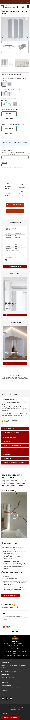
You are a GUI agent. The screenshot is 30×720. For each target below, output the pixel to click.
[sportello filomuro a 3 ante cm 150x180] (15, 35)
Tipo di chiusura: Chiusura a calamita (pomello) (12, 99)
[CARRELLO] (22, 7)
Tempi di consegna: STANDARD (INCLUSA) (12, 124)
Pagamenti (4, 690)
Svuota (2, 137)
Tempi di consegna (6, 685)
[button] (28, 6)
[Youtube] (10, 698)
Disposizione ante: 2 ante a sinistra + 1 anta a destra (14, 79)
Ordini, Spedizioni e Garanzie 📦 (10, 688)
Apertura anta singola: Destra (10, 89)
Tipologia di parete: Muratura (10, 109)
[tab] (15, 399)
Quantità (4, 162)
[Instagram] (6, 698)
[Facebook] (2, 698)
